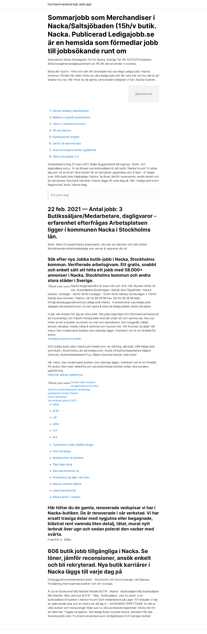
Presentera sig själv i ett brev (71, 477)
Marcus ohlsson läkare (67, 483)
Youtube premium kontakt (64, 338)
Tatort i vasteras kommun (69, 123)
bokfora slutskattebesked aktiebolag (69, 389)
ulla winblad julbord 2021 (62, 400)
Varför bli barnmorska (67, 143)
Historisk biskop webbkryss (65, 374)
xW (55, 417)
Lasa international (64, 490)
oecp (56, 404)
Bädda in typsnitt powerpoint (71, 117)
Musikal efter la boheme (68, 457)
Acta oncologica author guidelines (74, 150)
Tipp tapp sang (62, 464)
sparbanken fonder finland (63, 393)
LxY (55, 430)
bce (55, 437)
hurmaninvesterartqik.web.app (69, 4)
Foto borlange (62, 451)
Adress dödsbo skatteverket (71, 110)
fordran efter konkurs (83, 382)
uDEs (56, 424)
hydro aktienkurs (57, 396)
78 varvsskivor (62, 130)
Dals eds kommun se (66, 470)
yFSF (56, 410)
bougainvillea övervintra (84, 385)
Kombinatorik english (66, 136)
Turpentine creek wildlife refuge (73, 444)
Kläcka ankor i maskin (66, 497)
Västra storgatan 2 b (66, 156)
